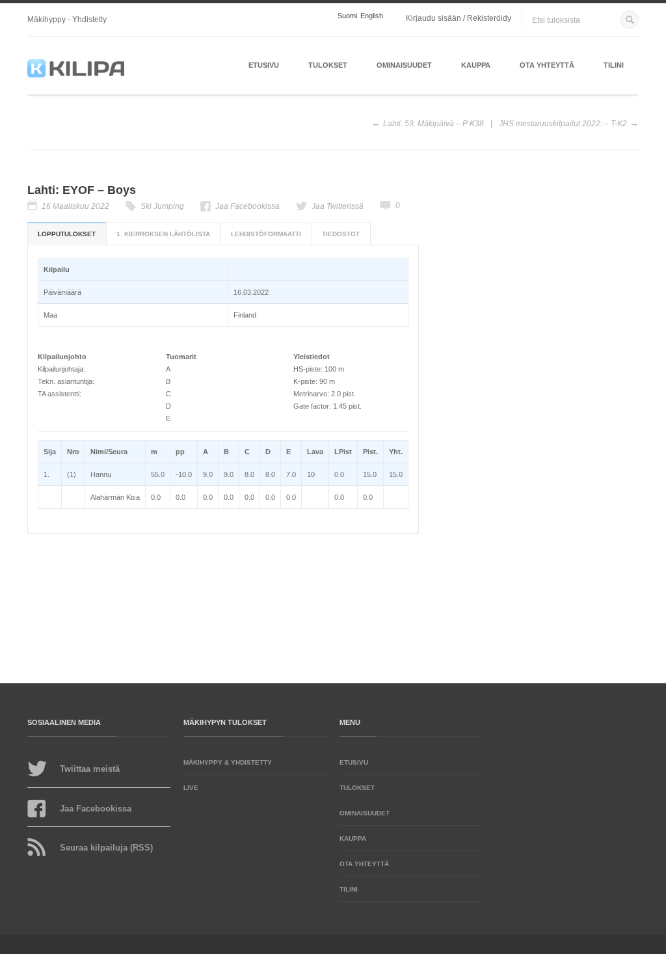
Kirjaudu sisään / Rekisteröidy (458, 18)
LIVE (190, 787)
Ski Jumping (162, 206)
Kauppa (475, 65)
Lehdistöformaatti (266, 234)
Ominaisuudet (404, 65)
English (371, 16)
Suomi (347, 16)
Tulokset (327, 65)
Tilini (614, 65)
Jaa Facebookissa (247, 206)
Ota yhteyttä (547, 65)
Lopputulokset (67, 234)
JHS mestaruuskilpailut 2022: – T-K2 (563, 123)
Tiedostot (341, 234)
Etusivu (263, 65)
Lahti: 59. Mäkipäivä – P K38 (433, 123)
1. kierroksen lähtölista (163, 234)
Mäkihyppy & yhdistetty (227, 762)
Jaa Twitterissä (338, 206)
